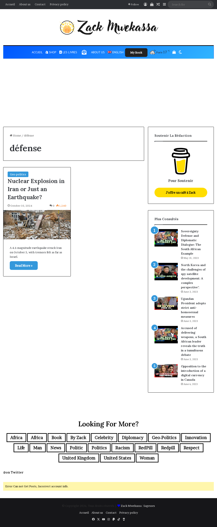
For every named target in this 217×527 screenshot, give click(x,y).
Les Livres (69, 52)
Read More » (23, 265)
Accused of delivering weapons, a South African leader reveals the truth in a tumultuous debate (193, 341)
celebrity (104, 437)
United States (117, 458)
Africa (16, 437)
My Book (136, 52)
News (55, 447)
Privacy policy (59, 4)
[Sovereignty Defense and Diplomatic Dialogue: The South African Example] (166, 238)
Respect (192, 447)
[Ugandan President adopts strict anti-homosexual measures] (166, 303)
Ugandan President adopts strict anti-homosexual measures (193, 307)
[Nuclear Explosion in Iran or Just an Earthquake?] (37, 224)
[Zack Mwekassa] (108, 27)
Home (16, 135)
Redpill (168, 447)
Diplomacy (132, 437)
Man (37, 447)
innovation (196, 437)
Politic (76, 447)
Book (56, 437)
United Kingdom (78, 458)
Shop (52, 52)
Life (21, 447)
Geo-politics (18, 174)
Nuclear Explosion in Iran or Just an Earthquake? (36, 189)
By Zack (78, 437)
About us (25, 4)
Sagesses (149, 505)
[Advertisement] (108, 95)
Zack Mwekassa (131, 505)
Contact (40, 4)
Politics (99, 447)
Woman (147, 458)
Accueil (10, 4)
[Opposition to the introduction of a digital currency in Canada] (166, 370)
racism (122, 447)
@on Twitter (13, 472)
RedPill (145, 447)
